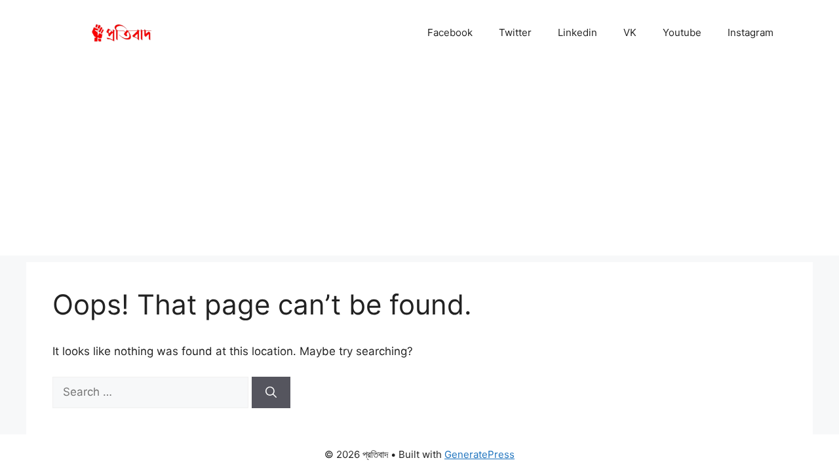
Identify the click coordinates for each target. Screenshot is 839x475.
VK (629, 32)
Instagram (750, 32)
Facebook (450, 32)
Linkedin (577, 32)
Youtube (682, 32)
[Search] (271, 392)
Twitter (515, 32)
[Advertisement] (419, 164)
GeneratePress (479, 454)
